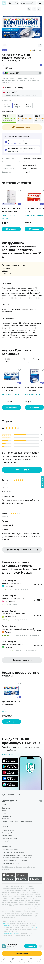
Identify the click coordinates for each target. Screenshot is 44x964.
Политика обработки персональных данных (17, 855)
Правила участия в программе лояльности (17, 858)
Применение (7, 273)
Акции (4, 813)
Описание (6, 268)
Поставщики (6, 816)
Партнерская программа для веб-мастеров (17, 821)
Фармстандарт (28, 165)
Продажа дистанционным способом (14, 860)
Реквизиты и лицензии (10, 850)
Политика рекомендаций (10, 863)
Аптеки (4, 811)
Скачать (5, 924)
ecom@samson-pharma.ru (11, 933)
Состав (4, 271)
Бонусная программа (9, 838)
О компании (6, 808)
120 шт (27, 104)
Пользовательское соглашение (13, 852)
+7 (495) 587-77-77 (12, 795)
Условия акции (7, 754)
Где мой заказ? (7, 833)
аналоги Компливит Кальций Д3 (28, 360)
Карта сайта (6, 841)
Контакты (5, 819)
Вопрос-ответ (7, 836)
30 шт (6, 104)
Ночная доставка (8, 830)
